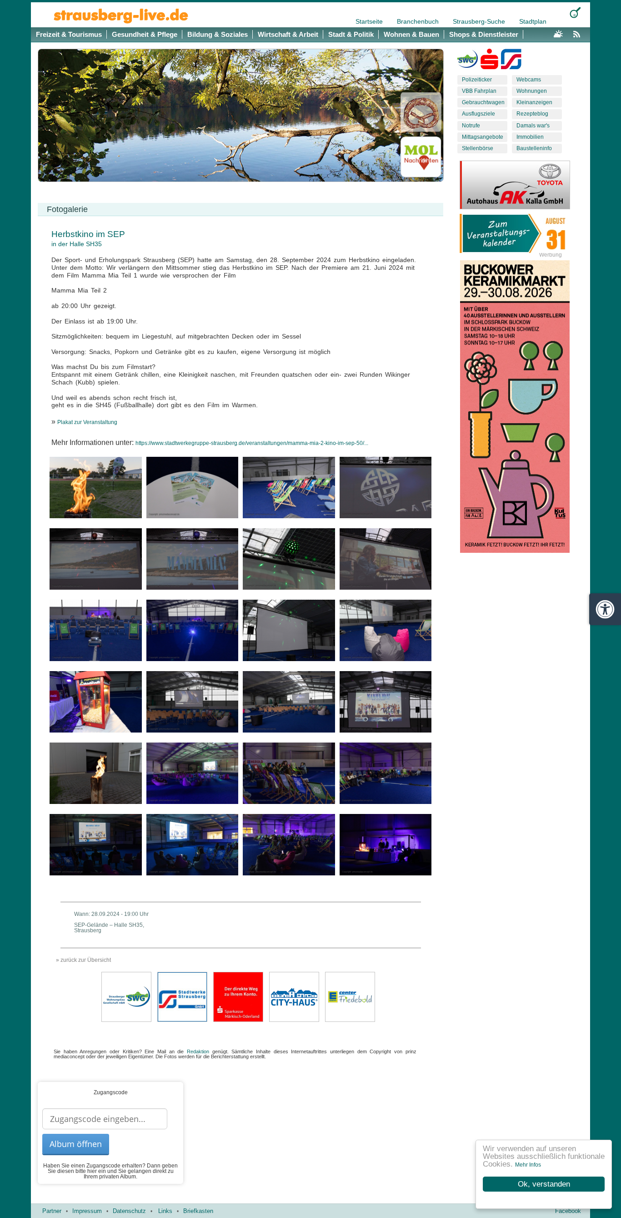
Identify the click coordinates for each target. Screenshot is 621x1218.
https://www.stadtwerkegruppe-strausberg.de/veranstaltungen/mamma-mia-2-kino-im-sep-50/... (251, 443)
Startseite (370, 21)
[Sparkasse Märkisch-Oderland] (238, 996)
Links (165, 1211)
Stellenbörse (477, 148)
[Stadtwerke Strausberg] (511, 61)
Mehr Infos (528, 1165)
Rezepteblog (532, 114)
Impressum (87, 1211)
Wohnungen (531, 91)
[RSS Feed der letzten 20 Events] (578, 32)
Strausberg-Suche (480, 21)
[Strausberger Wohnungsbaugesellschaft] (467, 61)
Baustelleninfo (534, 148)
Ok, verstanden (544, 1184)
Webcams (528, 79)
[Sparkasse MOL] (489, 61)
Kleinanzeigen (534, 102)
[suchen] (575, 12)
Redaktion (198, 1051)
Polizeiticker (477, 79)
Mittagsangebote (482, 137)
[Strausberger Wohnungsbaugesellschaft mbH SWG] (126, 996)
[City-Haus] (294, 996)
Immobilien (530, 137)
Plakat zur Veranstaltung (87, 422)
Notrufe (471, 125)
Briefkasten (198, 1211)
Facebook (568, 1211)
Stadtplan (532, 21)
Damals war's (533, 125)
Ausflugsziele (478, 114)
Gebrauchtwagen (483, 102)
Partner (51, 1211)
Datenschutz (129, 1211)
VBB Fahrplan (479, 91)
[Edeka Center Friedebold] (350, 996)
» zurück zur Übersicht (83, 960)
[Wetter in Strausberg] (558, 32)
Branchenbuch (419, 21)
